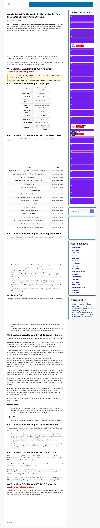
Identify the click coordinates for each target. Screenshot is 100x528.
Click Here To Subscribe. (53, 80)
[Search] (92, 211)
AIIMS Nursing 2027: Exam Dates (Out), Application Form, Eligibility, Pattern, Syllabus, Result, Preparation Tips (82, 315)
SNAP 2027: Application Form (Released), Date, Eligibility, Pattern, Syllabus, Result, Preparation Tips (81, 311)
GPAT (68, 4)
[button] (91, 4)
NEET (32, 4)
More (83, 4)
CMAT (60, 4)
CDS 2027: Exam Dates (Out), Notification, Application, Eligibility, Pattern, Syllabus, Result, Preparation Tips (82, 303)
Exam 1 (11, 522)
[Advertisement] (35, 45)
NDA (76, 4)
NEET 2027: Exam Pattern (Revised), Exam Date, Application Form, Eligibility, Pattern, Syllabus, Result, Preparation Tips (82, 307)
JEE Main (41, 4)
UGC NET (51, 4)
